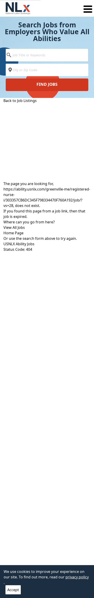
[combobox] (47, 56)
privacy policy (77, 577)
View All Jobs (14, 227)
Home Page (13, 232)
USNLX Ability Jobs (18, 243)
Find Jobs (47, 84)
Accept (13, 589)
